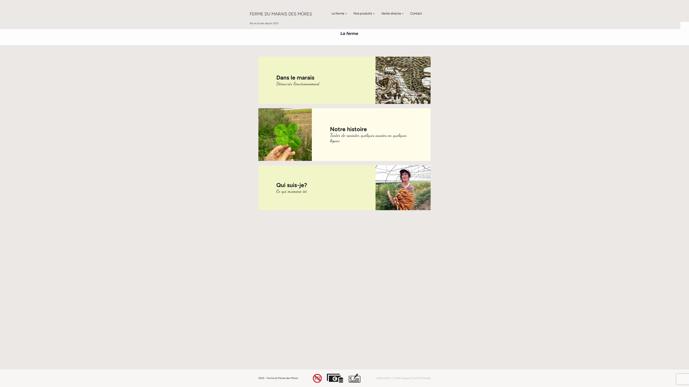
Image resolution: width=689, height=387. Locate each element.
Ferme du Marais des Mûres (281, 13)
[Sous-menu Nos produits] (374, 14)
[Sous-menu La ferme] (346, 14)
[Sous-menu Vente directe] (403, 14)
